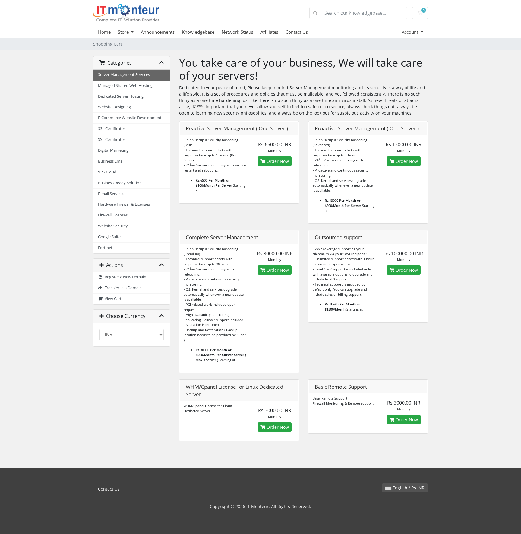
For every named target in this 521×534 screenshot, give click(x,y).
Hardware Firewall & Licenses (124, 204)
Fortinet (105, 247)
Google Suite (109, 236)
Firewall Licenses (113, 215)
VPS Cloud (107, 172)
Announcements (158, 32)
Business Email (111, 161)
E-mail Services (111, 193)
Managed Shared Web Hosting (125, 85)
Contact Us (297, 32)
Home (104, 32)
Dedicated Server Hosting (121, 96)
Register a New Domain (124, 277)
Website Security (113, 226)
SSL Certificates (111, 128)
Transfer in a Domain (122, 287)
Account (410, 32)
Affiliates (269, 32)
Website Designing (114, 106)
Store (124, 32)
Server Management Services (124, 74)
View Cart (112, 298)
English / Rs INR (408, 488)
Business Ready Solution (120, 182)
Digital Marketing (113, 150)
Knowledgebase (198, 32)
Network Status (237, 32)
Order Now (277, 161)
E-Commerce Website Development (130, 117)
